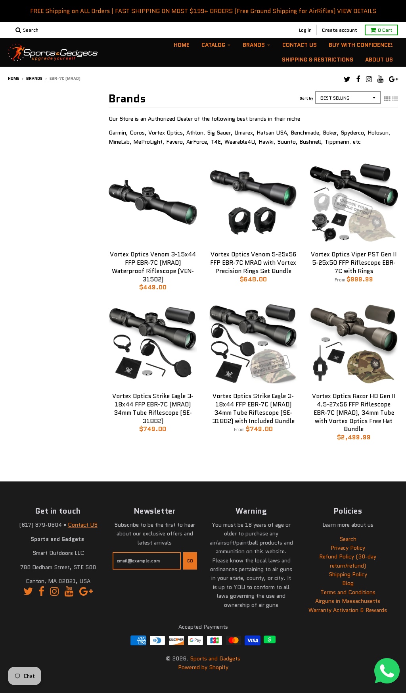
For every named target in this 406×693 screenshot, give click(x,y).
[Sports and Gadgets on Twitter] (347, 79)
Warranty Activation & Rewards (347, 610)
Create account (339, 30)
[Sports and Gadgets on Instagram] (369, 79)
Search (347, 539)
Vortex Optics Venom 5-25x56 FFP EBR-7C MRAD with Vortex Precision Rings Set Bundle (253, 262)
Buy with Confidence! (361, 45)
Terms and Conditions (347, 592)
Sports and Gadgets (215, 658)
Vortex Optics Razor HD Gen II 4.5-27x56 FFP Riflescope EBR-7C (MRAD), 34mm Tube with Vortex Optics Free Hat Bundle (354, 412)
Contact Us (299, 45)
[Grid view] (387, 99)
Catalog (213, 45)
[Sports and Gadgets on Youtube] (380, 79)
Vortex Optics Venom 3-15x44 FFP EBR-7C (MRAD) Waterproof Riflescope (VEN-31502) (153, 266)
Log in (305, 30)
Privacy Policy (348, 548)
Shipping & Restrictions (317, 60)
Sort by (306, 98)
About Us (379, 60)
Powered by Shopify (203, 667)
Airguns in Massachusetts (347, 601)
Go (190, 561)
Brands (254, 45)
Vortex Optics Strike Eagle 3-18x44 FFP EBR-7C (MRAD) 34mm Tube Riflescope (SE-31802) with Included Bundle (253, 408)
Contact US (83, 525)
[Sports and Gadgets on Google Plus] (393, 79)
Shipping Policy (348, 574)
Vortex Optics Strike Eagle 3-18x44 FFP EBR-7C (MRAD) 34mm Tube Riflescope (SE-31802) (152, 408)
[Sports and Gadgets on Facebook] (358, 79)
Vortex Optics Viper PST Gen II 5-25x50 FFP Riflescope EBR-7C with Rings (354, 262)
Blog (348, 583)
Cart (385, 30)
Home (182, 45)
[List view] (395, 99)
